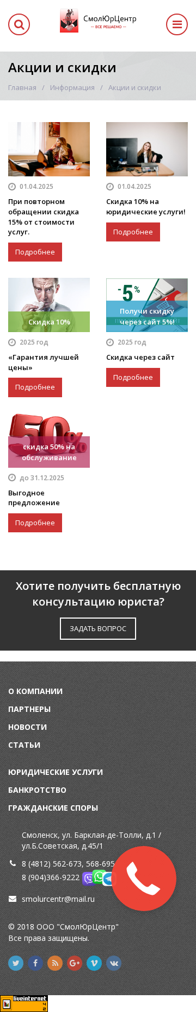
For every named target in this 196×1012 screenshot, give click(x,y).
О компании (35, 691)
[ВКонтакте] (113, 963)
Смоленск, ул (46, 835)
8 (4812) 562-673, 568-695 (68, 863)
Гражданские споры (53, 808)
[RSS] (55, 963)
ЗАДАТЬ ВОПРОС (98, 628)
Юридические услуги (55, 772)
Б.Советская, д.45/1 (67, 846)
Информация (72, 87)
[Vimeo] (94, 963)
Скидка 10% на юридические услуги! (146, 206)
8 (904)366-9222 (50, 877)
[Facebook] (35, 963)
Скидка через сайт (140, 357)
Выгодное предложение (34, 498)
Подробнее (35, 252)
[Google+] (74, 963)
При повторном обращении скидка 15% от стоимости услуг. (43, 216)
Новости (27, 727)
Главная (22, 87)
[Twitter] (15, 963)
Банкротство (37, 790)
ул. (27, 846)
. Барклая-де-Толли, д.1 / (115, 835)
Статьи (24, 745)
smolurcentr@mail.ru (58, 899)
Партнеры (29, 709)
